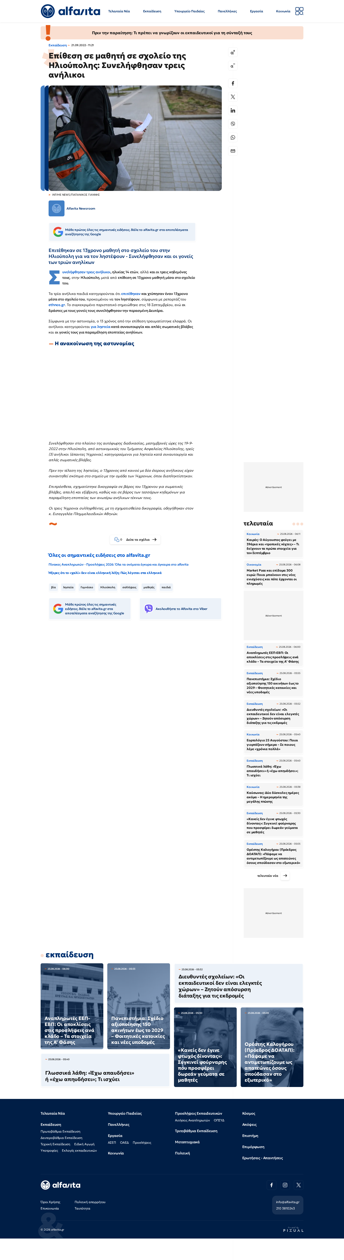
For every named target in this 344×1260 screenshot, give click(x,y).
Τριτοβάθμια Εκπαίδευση (196, 1131)
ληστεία (68, 587)
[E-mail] (232, 151)
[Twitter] (232, 96)
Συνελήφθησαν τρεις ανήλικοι (86, 272)
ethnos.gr (57, 304)
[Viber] (232, 123)
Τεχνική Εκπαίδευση (55, 1144)
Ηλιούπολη (107, 587)
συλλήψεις (129, 587)
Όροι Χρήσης (50, 1202)
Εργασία (256, 11)
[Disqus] (138, 684)
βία (53, 587)
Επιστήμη (250, 1135)
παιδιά (166, 587)
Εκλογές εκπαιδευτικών (79, 1150)
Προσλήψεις (142, 1142)
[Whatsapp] (232, 137)
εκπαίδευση (70, 955)
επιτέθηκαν (130, 293)
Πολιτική (182, 1153)
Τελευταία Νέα (119, 11)
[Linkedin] (232, 110)
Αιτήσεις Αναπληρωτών (192, 1120)
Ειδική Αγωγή (84, 1144)
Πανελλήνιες (227, 11)
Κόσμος (248, 1113)
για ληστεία (100, 326)
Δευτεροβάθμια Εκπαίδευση (61, 1138)
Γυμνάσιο (87, 587)
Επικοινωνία (50, 1208)
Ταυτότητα (82, 1208)
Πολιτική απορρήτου (90, 1202)
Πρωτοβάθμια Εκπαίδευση (60, 1131)
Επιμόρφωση (253, 1146)
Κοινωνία (283, 11)
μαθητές (149, 587)
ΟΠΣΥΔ (219, 1120)
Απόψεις (249, 1124)
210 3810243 (285, 1208)
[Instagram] (285, 1185)
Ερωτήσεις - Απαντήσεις (262, 1158)
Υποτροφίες (49, 1150)
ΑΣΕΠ (112, 1142)
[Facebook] (232, 83)
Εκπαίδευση (152, 11)
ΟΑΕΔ (124, 1142)
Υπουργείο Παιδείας (189, 11)
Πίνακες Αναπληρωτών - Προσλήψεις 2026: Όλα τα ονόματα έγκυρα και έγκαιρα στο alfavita (118, 564)
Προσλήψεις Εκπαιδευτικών (198, 1113)
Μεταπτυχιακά (187, 1142)
